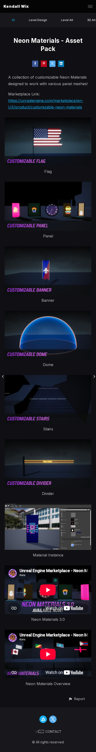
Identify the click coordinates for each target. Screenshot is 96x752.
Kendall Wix (16, 6)
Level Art (67, 20)
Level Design (38, 20)
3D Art (91, 20)
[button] (76, 699)
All (13, 20)
